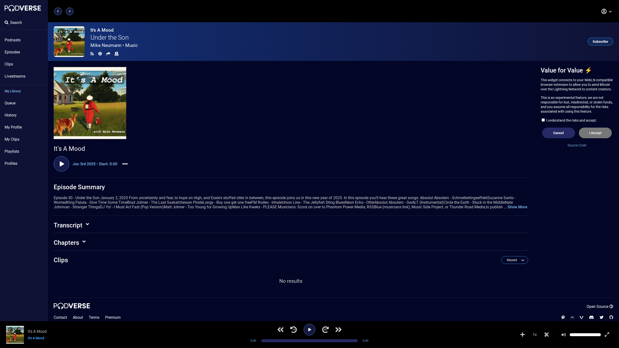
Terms (94, 317)
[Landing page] (22, 8)
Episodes (12, 52)
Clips (9, 64)
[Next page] (70, 11)
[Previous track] (280, 329)
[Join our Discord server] (591, 317)
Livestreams (15, 76)
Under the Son (109, 37)
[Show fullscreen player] (607, 334)
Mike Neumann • (114, 45)
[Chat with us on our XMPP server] (581, 317)
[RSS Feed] (92, 53)
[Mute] (564, 334)
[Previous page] (58, 11)
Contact (60, 317)
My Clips (12, 139)
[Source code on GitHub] (611, 317)
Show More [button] (517, 207)
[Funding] (116, 53)
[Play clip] (61, 164)
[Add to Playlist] (522, 334)
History (11, 115)
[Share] (108, 53)
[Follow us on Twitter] (602, 317)
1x (535, 334)
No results (290, 281)
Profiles (11, 163)
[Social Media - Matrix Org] (572, 317)
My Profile (13, 127)
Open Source (597, 306)
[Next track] (338, 329)
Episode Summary (79, 187)
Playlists (12, 151)
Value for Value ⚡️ (566, 70)
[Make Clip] (547, 334)
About (78, 317)
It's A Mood (102, 30)
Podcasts (13, 40)
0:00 (253, 340)
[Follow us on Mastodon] (563, 317)
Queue (10, 103)
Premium (113, 317)
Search (16, 22)
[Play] (309, 329)
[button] (606, 11)
